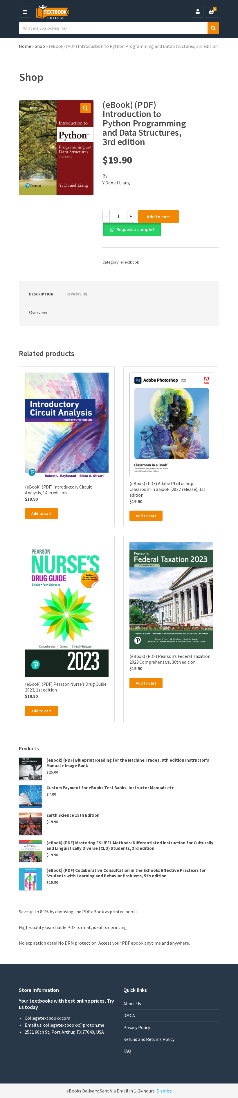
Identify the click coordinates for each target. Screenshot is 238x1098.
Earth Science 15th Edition (73, 815)
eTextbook (129, 262)
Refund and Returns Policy (148, 1039)
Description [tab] (41, 294)
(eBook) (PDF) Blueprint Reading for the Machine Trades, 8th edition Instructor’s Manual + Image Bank (127, 762)
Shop (40, 46)
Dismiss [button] (164, 1091)
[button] (85, 108)
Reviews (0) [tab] (76, 294)
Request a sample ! (135, 229)
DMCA (129, 1015)
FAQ (127, 1051)
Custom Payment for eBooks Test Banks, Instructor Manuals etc (110, 787)
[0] (211, 11)
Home (25, 46)
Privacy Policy (136, 1027)
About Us (132, 1003)
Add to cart (158, 216)
